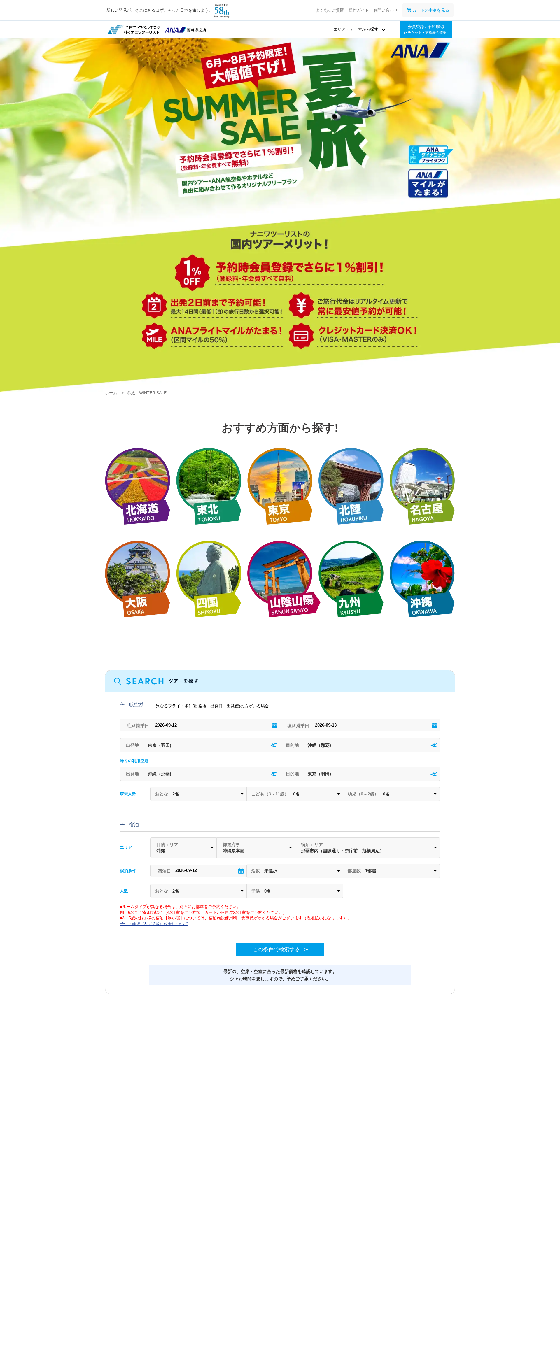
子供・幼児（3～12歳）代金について (154, 923)
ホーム (111, 392)
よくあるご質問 (330, 10)
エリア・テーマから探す (355, 29)
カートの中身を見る (430, 10)
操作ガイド (359, 10)
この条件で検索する (277, 949)
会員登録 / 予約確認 (426, 29)
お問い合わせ (385, 10)
